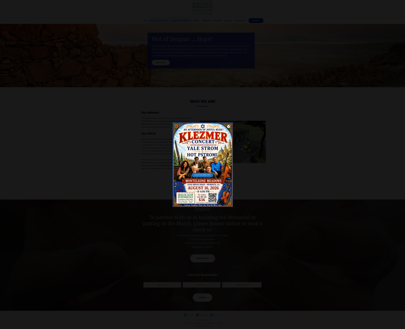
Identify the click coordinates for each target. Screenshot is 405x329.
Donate (256, 21)
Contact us (240, 21)
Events (196, 21)
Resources (206, 21)
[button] (202, 258)
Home (145, 21)
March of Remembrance (181, 21)
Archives (217, 21)
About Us (228, 21)
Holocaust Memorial (159, 21)
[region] (202, 55)
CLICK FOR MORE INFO (202, 175)
